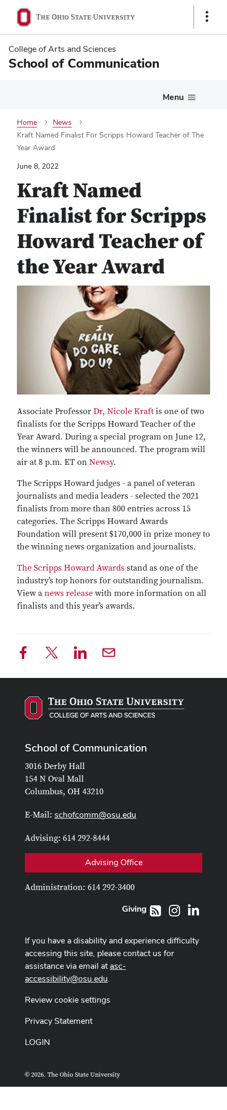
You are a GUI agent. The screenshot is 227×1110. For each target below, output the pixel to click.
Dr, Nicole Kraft (123, 411)
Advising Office (114, 862)
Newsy (101, 462)
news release (68, 593)
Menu (173, 97)
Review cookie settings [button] (67, 999)
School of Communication (86, 748)
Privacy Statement (58, 1020)
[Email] (108, 654)
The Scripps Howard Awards (72, 568)
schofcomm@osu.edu (95, 814)
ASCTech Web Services (169, 1095)
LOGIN (37, 1042)
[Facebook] (23, 654)
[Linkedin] (80, 654)
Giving (134, 908)
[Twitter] (51, 654)
